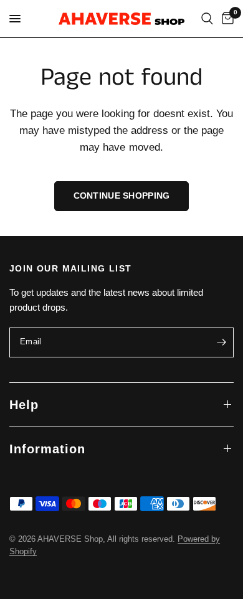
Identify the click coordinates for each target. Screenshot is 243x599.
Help (24, 405)
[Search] (207, 18)
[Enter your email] (221, 342)
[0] (225, 18)
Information (47, 449)
